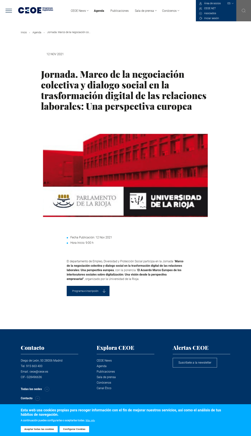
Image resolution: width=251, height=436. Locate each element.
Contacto (27, 398)
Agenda (99, 10)
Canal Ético (104, 388)
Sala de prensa (144, 10)
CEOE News (78, 10)
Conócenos (169, 10)
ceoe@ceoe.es (39, 371)
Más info (90, 420)
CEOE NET (210, 8)
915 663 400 (34, 366)
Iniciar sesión (211, 18)
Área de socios (212, 3)
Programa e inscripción (85, 291)
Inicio (24, 32)
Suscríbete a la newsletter (194, 362)
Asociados (210, 13)
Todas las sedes (31, 389)
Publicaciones (119, 10)
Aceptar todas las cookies (39, 429)
